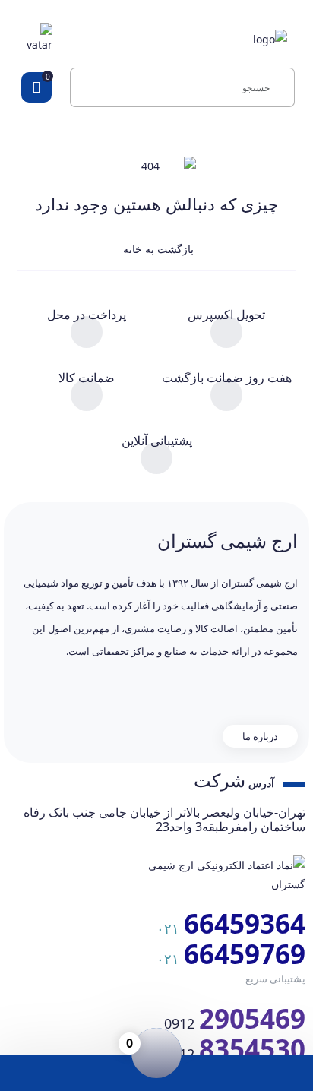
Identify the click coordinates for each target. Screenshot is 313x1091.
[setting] (283, 87)
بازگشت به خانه (157, 249)
